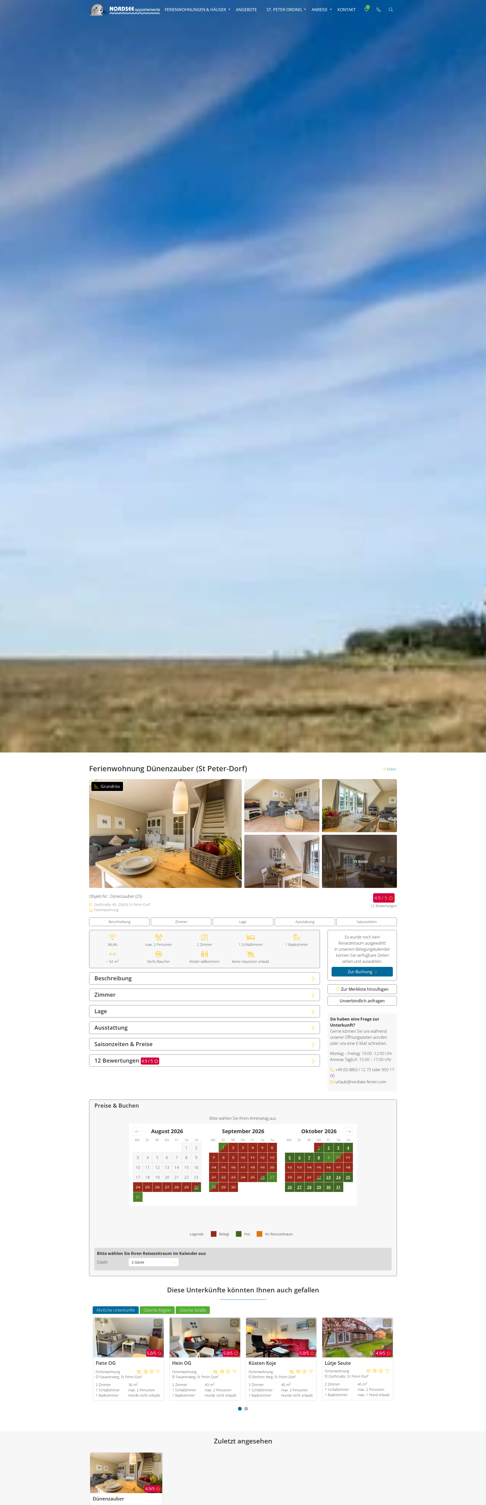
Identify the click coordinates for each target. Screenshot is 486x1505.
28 (309, 1187)
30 (196, 1187)
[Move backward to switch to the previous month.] (137, 1131)
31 (338, 1187)
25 (348, 1177)
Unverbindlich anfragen (362, 1001)
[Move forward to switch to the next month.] (348, 1131)
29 (319, 1187)
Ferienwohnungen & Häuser (195, 9)
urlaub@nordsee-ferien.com (360, 1082)
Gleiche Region (157, 1310)
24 (338, 1177)
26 (262, 1177)
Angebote (246, 9)
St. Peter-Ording (284, 9)
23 (328, 1177)
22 (319, 1177)
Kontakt (346, 9)
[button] (240, 1409)
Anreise (320, 9)
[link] (379, 9)
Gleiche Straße (192, 1310)
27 (299, 1187)
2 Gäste (138, 1262)
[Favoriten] (158, 1323)
